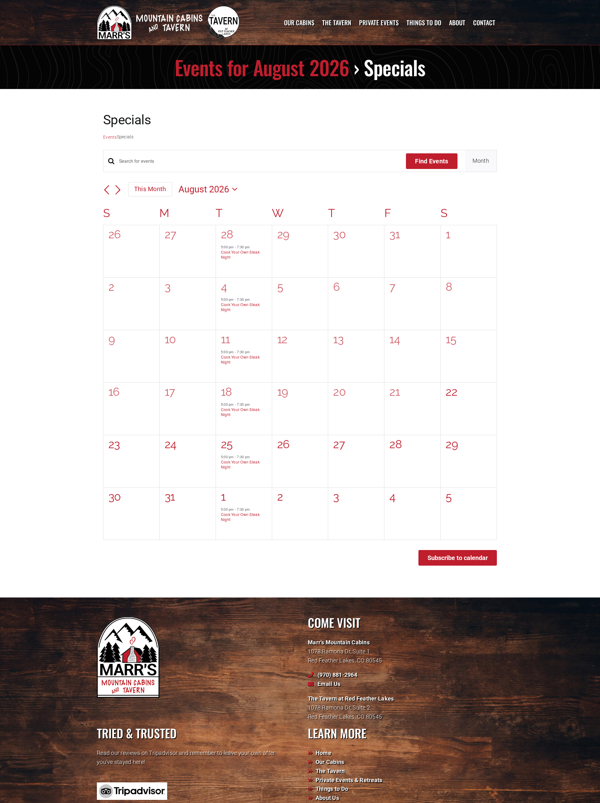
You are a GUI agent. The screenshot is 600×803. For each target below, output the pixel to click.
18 (226, 391)
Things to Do (332, 789)
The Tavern (330, 771)
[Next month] (118, 190)
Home (323, 753)
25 (227, 444)
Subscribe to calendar (458, 558)
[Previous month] (107, 190)
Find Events (431, 161)
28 (227, 234)
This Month (150, 189)
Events (110, 137)
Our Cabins (330, 762)
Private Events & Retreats (349, 780)
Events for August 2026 (262, 67)
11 (225, 339)
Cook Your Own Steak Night (240, 254)
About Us (327, 798)
